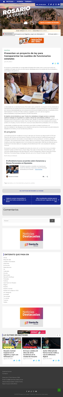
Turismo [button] (28, 1)
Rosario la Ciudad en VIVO (11, 290)
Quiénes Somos (6, 371)
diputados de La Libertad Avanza (40, 148)
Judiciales (6, 271)
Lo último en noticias (15, 335)
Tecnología (6, 296)
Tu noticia (6, 298)
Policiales (6, 279)
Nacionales (6, 275)
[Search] (52, 220)
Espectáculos (7, 267)
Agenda (20, 1)
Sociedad (6, 294)
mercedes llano (20, 183)
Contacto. (5, 373)
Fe (4, 269)
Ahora (5, 257)
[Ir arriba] (59, 390)
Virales (5, 302)
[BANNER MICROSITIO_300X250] (31, 230)
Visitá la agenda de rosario (49, 22)
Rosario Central (7, 288)
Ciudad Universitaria (9, 261)
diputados (10, 183)
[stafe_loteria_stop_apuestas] (32, 331)
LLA (14, 183)
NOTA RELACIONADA (10, 156)
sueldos (33, 183)
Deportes (6, 263)
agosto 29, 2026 (8, 358)
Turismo (5, 300)
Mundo (5, 273)
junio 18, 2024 (8, 61)
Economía (6, 265)
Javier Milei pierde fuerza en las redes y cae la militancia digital (31, 354)
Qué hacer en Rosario (9, 283)
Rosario (5, 286)
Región (5, 284)
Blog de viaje (7, 259)
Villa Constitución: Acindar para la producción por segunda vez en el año (46, 200)
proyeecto (27, 183)
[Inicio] (4, 1)
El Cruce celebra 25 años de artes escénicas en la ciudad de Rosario (11, 354)
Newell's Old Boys (8, 277)
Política (7, 50)
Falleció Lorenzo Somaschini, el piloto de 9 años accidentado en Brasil (16, 200)
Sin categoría (7, 292)
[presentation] (57, 335)
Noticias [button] (9, 1)
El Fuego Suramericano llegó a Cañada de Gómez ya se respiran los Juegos (51, 354)
